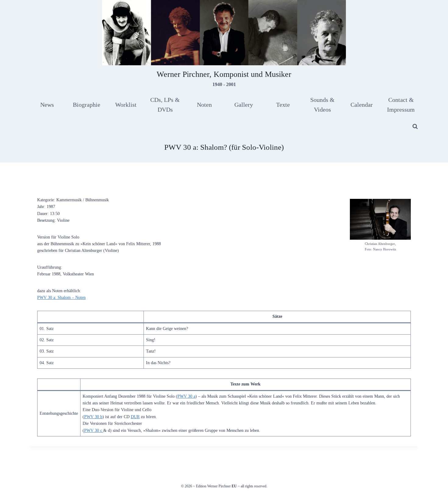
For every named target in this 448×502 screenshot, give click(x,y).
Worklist (126, 104)
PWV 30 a (186, 396)
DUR (135, 416)
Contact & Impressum (401, 104)
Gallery (243, 104)
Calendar (361, 104)
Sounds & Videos (322, 104)
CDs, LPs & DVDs (165, 104)
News (47, 104)
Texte (283, 104)
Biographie (86, 104)
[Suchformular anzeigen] (415, 126)
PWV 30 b (93, 416)
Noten (204, 104)
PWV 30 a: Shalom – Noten (61, 297)
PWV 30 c (93, 430)
